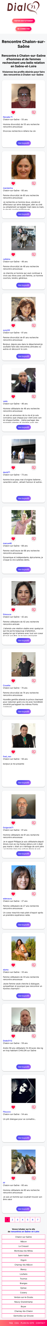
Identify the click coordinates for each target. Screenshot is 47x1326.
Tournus (23, 1278)
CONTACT (40, 1323)
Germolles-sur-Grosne (23, 1316)
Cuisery (23, 1292)
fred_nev (7, 756)
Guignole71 (8, 827)
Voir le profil (23, 143)
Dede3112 (7, 1040)
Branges (23, 1283)
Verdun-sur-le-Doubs (23, 1297)
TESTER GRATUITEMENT (23, 21)
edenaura (7, 898)
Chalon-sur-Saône (23, 1237)
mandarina (8, 188)
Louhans (23, 1274)
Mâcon (23, 1241)
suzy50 (6, 330)
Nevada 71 (8, 117)
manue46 (7, 543)
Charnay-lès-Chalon (23, 1311)
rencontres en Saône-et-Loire (25, 1231)
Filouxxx (7, 1112)
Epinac (23, 1288)
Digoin (24, 1260)
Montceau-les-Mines (23, 1251)
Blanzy (23, 1269)
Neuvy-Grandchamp (23, 1302)
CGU (17, 1323)
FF (4, 1183)
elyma (5, 969)
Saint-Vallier (23, 1255)
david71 (6, 472)
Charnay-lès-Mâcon (24, 1264)
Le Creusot (24, 1246)
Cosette (6, 685)
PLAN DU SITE (27, 1323)
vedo (5, 401)
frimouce (7, 614)
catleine (6, 259)
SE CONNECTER (23, 29)
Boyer (23, 1306)
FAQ (11, 1323)
